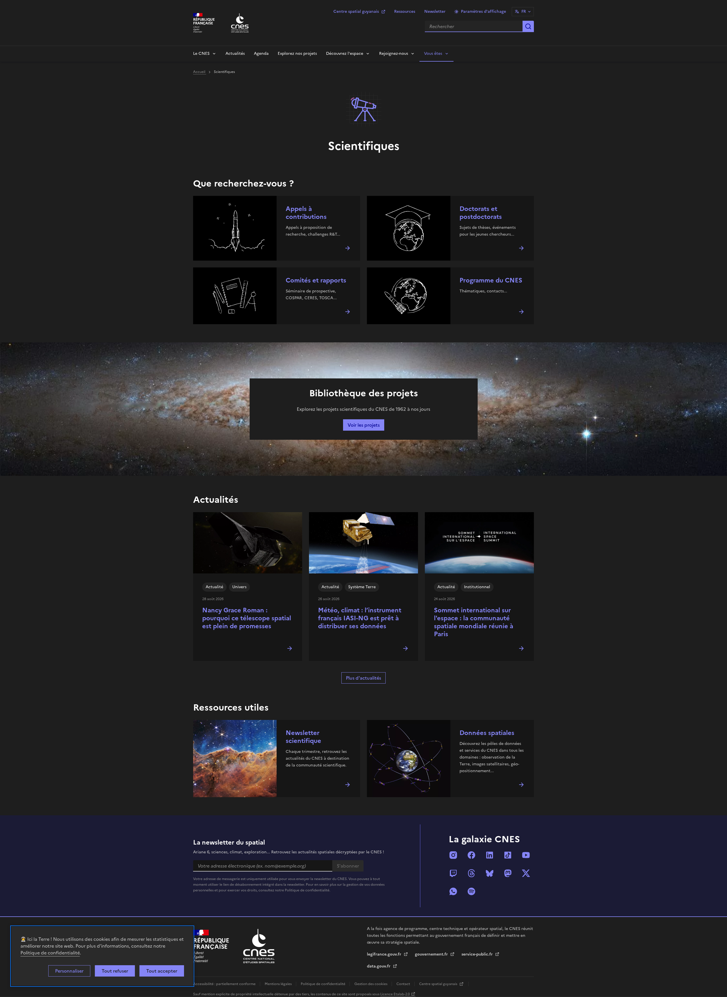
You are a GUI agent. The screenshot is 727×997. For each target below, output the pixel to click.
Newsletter (435, 11)
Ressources (404, 11)
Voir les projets (364, 425)
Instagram (453, 855)
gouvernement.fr (432, 954)
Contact (403, 983)
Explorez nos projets (297, 53)
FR (523, 11)
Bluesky (489, 873)
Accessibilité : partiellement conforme (224, 983)
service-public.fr (477, 954)
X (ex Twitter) (526, 873)
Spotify (471, 891)
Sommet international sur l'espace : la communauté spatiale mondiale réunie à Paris (473, 622)
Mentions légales (279, 983)
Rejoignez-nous (393, 53)
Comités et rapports (316, 280)
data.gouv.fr (379, 966)
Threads (471, 873)
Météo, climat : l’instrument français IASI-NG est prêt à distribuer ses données (359, 618)
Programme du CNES (490, 280)
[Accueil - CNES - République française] (258, 946)
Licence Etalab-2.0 (395, 994)
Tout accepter (161, 970)
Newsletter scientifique (303, 736)
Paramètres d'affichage (483, 11)
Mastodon (508, 873)
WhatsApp (453, 891)
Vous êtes (433, 53)
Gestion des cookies (371, 983)
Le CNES (201, 53)
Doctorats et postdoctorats (480, 212)
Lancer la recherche (528, 26)
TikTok (508, 855)
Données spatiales (486, 733)
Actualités (235, 53)
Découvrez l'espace (344, 53)
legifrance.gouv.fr (384, 954)
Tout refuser (115, 970)
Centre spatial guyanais (356, 11)
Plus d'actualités (363, 678)
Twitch (453, 873)
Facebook (471, 855)
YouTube (526, 855)
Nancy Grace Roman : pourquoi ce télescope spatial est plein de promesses (246, 618)
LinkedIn (489, 855)
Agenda (261, 53)
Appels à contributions (306, 212)
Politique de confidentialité (50, 952)
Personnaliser (69, 970)
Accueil (199, 71)
